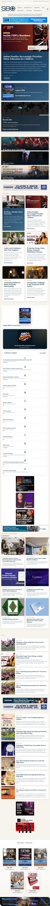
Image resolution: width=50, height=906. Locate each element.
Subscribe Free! (27, 7)
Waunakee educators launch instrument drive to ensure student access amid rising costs (11, 559)
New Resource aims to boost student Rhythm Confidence (36, 559)
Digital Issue (11, 869)
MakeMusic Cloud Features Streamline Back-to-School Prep (31, 746)
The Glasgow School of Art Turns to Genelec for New (31, 791)
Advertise (19, 7)
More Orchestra (31, 297)
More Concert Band (8, 299)
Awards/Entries (37, 10)
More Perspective (8, 262)
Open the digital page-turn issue (23, 95)
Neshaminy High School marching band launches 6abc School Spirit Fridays (31, 732)
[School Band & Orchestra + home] (8, 8)
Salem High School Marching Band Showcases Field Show (30, 775)
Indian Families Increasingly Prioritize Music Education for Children (22, 57)
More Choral (30, 263)
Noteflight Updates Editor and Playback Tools (35, 590)
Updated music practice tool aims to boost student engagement (12, 590)
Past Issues (29, 10)
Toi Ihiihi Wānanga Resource (10, 619)
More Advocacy (31, 228)
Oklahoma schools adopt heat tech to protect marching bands (30, 643)
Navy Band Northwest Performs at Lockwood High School (30, 761)
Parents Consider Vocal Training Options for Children (30, 718)
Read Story (6, 78)
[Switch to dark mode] (48, 9)
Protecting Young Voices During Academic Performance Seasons (29, 657)
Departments (20, 10)
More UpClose (7, 226)
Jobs (43, 7)
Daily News (36, 7)
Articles (6, 869)
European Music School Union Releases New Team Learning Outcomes (35, 620)
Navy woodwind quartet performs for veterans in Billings (31, 672)
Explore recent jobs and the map (10, 129)
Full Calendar (43, 353)
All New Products (5, 535)
